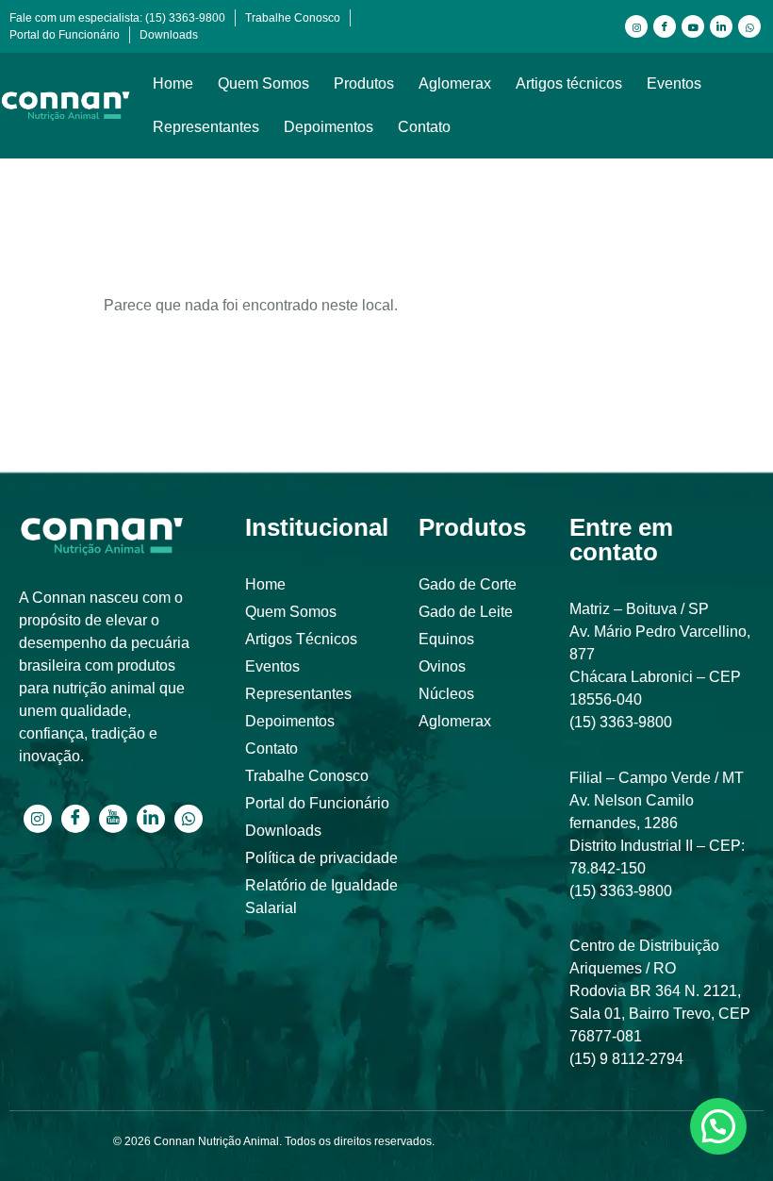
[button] (718, 1126)
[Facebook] (664, 26)
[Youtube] (693, 26)
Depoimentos (328, 127)
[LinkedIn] (721, 26)
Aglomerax (455, 83)
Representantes (206, 127)
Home (173, 83)
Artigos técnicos (569, 83)
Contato (424, 127)
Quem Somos (263, 83)
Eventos (674, 83)
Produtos (364, 83)
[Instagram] (636, 26)
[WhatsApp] (749, 26)
